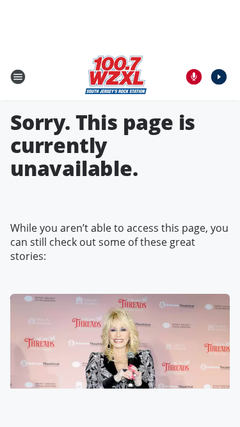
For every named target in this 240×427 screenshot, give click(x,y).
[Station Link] (116, 76)
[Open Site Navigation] (18, 77)
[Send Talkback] (194, 77)
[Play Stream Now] (219, 77)
